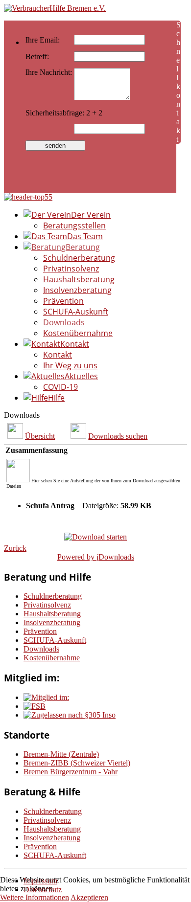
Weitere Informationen (34, 897)
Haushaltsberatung (79, 279)
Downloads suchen (117, 436)
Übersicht (40, 436)
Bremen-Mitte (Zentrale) (61, 754)
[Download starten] (95, 537)
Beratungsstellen (74, 225)
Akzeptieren (89, 897)
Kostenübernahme (78, 333)
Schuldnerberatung (79, 257)
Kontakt (57, 354)
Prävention (63, 300)
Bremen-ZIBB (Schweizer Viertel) (77, 763)
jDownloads (115, 557)
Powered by (76, 557)
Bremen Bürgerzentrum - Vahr (71, 771)
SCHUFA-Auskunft (75, 311)
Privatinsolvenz (71, 268)
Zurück (15, 548)
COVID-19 (60, 387)
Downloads (64, 322)
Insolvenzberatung (77, 290)
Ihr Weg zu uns (70, 365)
